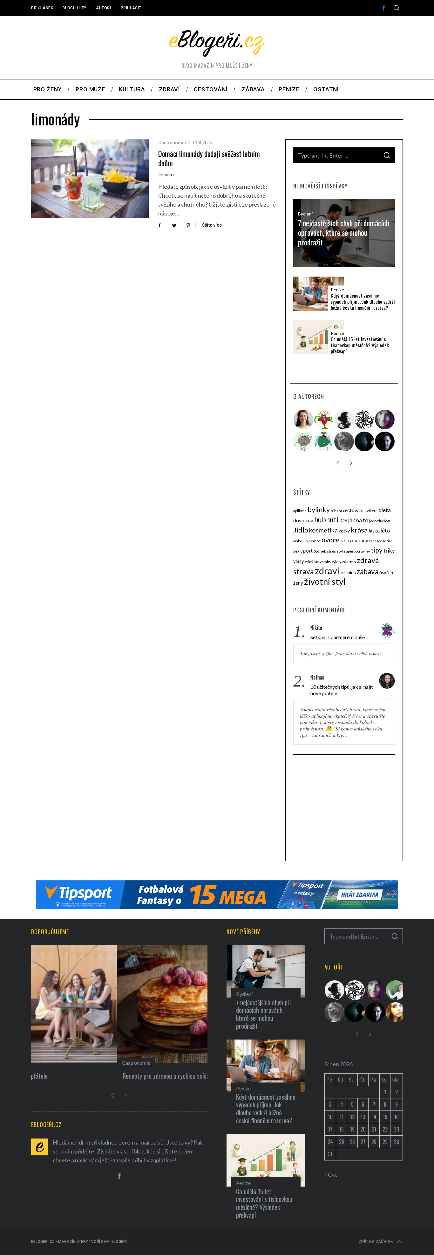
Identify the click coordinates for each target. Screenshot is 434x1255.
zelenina (348, 572)
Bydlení (305, 214)
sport (306, 550)
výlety (336, 562)
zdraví (327, 570)
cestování (353, 510)
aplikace (300, 511)
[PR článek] (304, 419)
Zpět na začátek (376, 1241)
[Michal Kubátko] (385, 441)
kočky (344, 530)
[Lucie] (385, 419)
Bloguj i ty (74, 8)
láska (374, 530)
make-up (300, 541)
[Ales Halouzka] (324, 441)
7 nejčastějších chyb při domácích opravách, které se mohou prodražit (343, 233)
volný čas (312, 562)
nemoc (315, 541)
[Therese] (344, 441)
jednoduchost (379, 521)
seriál (387, 541)
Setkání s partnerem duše (337, 637)
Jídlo (300, 530)
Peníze (337, 289)
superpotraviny (357, 551)
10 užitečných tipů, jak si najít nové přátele (341, 690)
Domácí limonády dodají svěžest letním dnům (209, 158)
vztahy (325, 561)
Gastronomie (172, 142)
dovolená (303, 520)
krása (359, 529)
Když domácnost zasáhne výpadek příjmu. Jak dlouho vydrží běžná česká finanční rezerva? (363, 302)
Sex (296, 551)
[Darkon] (365, 419)
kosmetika (323, 530)
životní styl (325, 581)
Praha (353, 541)
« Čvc (330, 1174)
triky (389, 550)
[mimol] (365, 441)
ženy (298, 583)
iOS (343, 520)
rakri (169, 174)
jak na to (358, 520)
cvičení (370, 510)
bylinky (319, 509)
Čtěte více (212, 225)
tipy (377, 550)
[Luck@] (396, 1012)
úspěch (386, 572)
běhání (336, 510)
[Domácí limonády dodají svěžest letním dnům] (90, 178)
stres (331, 551)
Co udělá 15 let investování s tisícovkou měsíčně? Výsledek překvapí (360, 345)
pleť (344, 541)
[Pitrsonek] (304, 441)
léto (385, 530)
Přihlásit (131, 8)
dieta (384, 510)
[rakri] (344, 419)
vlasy (298, 561)
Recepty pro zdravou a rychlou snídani (82, 1076)
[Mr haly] (396, 990)
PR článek (42, 8)
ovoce (331, 540)
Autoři (103, 8)
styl (340, 551)
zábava (367, 571)
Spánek (320, 551)
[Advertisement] (344, 808)
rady (363, 540)
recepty (375, 541)
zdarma (349, 561)
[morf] (324, 419)
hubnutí (326, 519)
